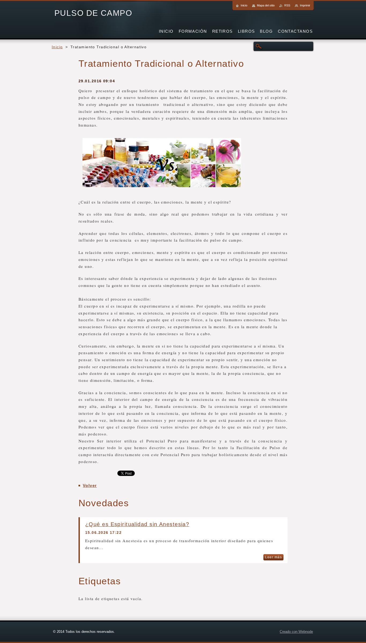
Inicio (57, 47)
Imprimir (305, 5)
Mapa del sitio (266, 5)
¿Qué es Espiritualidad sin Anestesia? (137, 524)
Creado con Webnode (296, 632)
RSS (287, 5)
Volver (90, 485)
